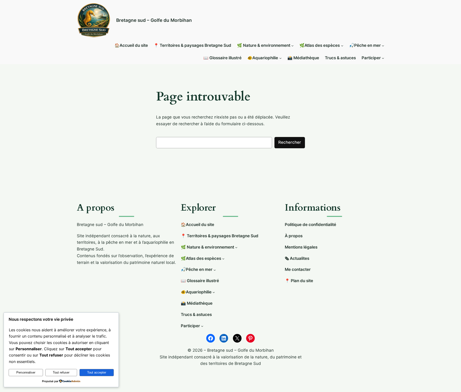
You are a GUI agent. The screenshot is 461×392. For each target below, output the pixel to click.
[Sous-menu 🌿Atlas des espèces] (342, 45)
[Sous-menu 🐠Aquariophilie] (280, 58)
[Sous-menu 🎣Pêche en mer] (383, 45)
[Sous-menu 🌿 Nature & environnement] (292, 45)
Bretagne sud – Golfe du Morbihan (154, 20)
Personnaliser (25, 372)
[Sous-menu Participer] (383, 58)
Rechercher (289, 142)
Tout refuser (61, 372)
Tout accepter (96, 372)
